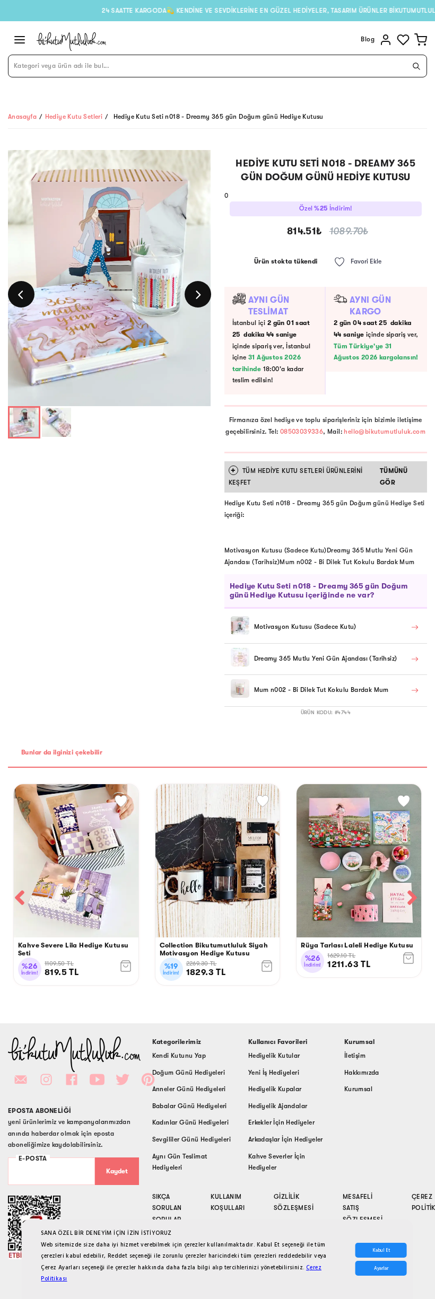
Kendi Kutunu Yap (179, 1055)
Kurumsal (358, 1089)
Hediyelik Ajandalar (278, 1106)
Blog (368, 39)
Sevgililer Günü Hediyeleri (191, 1139)
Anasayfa (22, 116)
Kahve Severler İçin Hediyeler (277, 1162)
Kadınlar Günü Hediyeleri (190, 1122)
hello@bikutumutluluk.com (384, 431)
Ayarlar (381, 1268)
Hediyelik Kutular (274, 1055)
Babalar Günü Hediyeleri (189, 1106)
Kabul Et (381, 1250)
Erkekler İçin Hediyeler (281, 1122)
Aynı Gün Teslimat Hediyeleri (179, 1162)
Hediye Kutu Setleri (74, 116)
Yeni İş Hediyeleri (273, 1072)
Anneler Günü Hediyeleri (189, 1089)
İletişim (355, 1055)
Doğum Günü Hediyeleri (188, 1072)
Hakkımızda (361, 1072)
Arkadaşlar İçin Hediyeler (285, 1139)
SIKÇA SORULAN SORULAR (167, 1208)
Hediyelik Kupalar (275, 1089)
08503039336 (301, 431)
